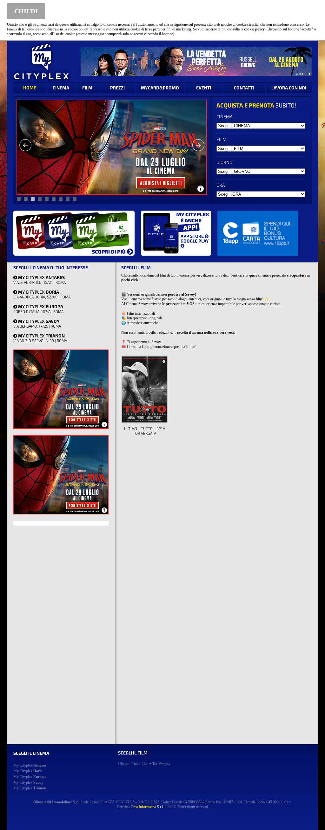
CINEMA (61, 87)
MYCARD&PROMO (160, 87)
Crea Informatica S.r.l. (147, 807)
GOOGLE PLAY (195, 241)
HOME (29, 87)
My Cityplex (29, 765)
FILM (87, 87)
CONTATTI (244, 87)
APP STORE (193, 236)
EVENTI (203, 87)
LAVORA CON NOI (288, 87)
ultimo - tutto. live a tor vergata (144, 763)
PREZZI (117, 87)
